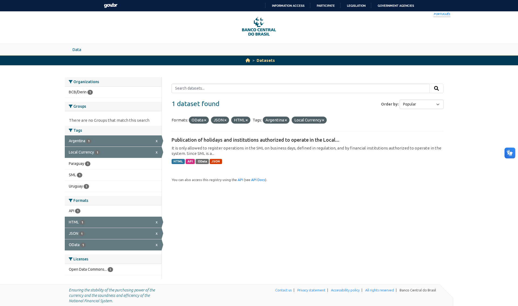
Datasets (266, 60)
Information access (288, 6)
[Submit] (437, 88)
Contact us (283, 290)
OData (202, 161)
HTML (178, 161)
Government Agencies (396, 6)
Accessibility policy (345, 290)
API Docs (258, 180)
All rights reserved (379, 290)
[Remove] (205, 120)
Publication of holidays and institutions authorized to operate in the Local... (255, 139)
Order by (389, 104)
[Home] (248, 60)
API (190, 161)
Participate (326, 6)
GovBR (110, 5)
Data (76, 49)
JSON (216, 161)
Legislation (356, 6)
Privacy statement (311, 290)
